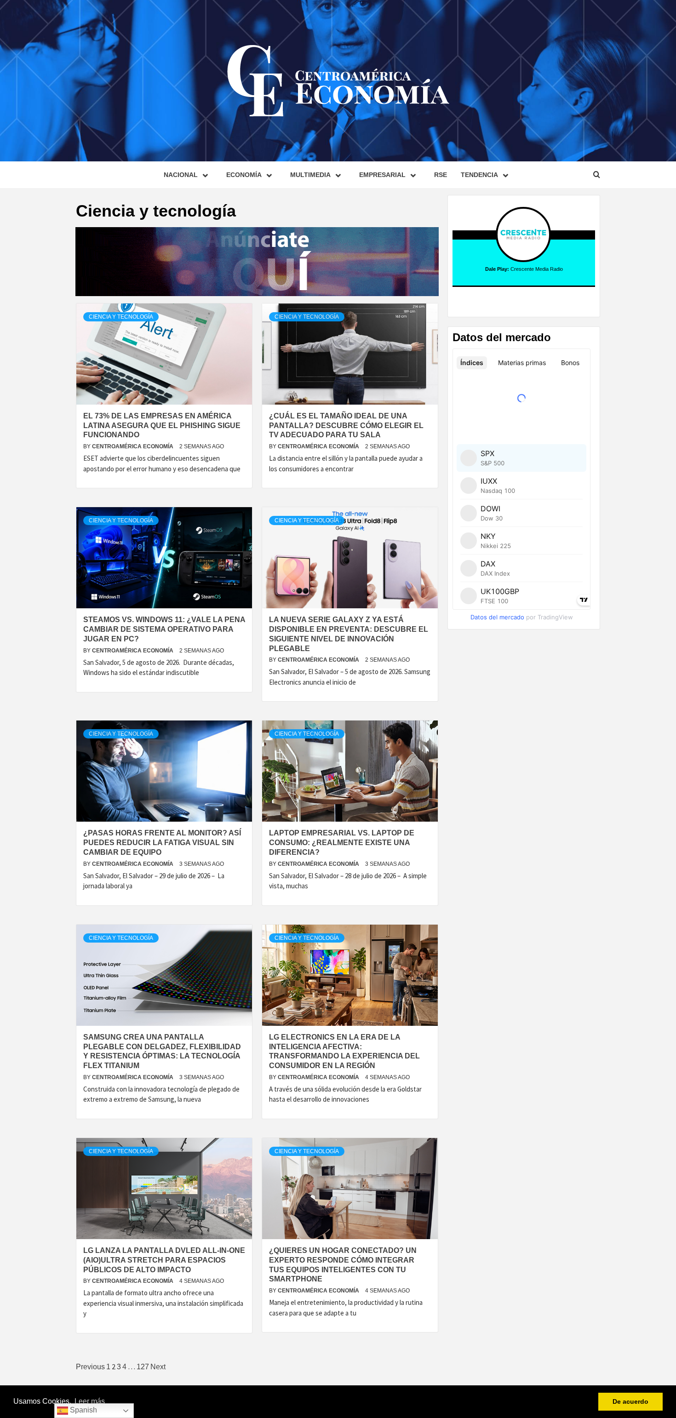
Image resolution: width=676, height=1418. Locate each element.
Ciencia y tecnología (121, 317)
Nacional (181, 174)
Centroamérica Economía (133, 446)
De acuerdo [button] (630, 1401)
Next (158, 1367)
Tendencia (479, 174)
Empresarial (382, 174)
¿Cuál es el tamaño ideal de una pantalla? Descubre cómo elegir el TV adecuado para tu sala (346, 425)
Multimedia (310, 174)
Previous (90, 1367)
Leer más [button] (89, 1401)
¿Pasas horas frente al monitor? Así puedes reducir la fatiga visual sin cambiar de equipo (162, 842)
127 (143, 1367)
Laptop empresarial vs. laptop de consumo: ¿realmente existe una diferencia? (341, 842)
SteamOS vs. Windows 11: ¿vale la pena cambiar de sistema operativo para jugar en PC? (164, 629)
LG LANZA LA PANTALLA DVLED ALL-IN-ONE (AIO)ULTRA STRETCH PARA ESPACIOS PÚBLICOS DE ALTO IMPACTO (164, 1260)
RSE (440, 174)
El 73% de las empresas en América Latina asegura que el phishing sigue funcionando (162, 425)
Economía (244, 174)
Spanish (82, 1410)
